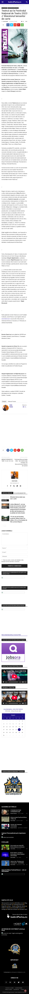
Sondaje (4, 909)
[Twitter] (25, 407)
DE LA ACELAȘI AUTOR (19, 493)
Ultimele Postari (12, 401)
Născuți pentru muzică (7, 903)
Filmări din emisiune (12, 909)
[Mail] (14, 982)
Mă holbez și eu (19, 903)
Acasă (3, 5)
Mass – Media (11, 906)
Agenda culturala (21, 906)
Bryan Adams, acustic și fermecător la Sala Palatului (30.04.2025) (17, 854)
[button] (27, 2)
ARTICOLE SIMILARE (7, 493)
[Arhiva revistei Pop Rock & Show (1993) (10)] (5, 819)
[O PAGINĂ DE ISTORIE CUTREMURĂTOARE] (5, 812)
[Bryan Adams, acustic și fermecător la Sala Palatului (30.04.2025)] (5, 854)
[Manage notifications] (25, 990)
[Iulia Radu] (5, 408)
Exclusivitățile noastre (17, 907)
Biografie (4, 906)
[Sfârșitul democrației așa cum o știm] (5, 498)
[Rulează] (3, 682)
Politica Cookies (8, 989)
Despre (4, 401)
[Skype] (14, 486)
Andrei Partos (13, 813)
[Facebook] (23, 407)
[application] (14, 676)
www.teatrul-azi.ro (6, 318)
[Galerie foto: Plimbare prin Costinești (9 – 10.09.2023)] (5, 863)
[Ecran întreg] (25, 682)
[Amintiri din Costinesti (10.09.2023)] (5, 826)
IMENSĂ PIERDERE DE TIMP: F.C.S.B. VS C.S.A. (7, 460)
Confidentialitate (18, 988)
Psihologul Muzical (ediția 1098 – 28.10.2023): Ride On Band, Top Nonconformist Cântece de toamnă (21, 462)
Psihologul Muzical (18, 904)
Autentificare (16, 989)
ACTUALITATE (9, 5)
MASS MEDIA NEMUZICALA (18, 5)
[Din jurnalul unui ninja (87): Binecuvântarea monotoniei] (5, 847)
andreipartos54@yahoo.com (18, 972)
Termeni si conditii (9, 988)
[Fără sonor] (23, 682)
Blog (26, 903)
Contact (22, 989)
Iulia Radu (5, 21)
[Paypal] (11, 486)
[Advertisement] (14, 430)
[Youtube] (21, 486)
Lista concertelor (7, 904)
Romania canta (23, 909)
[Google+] (10, 982)
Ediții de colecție (6, 907)
